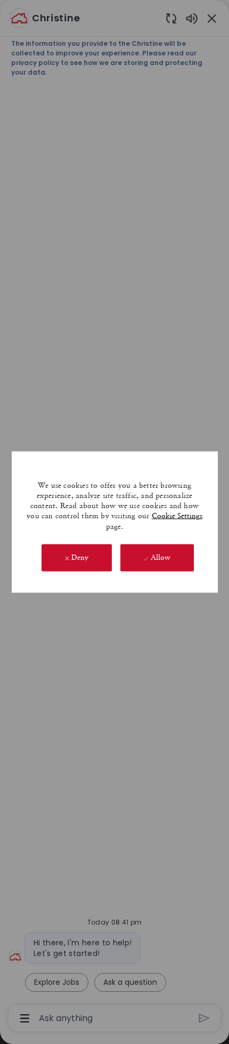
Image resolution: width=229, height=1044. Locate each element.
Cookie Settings (177, 515)
